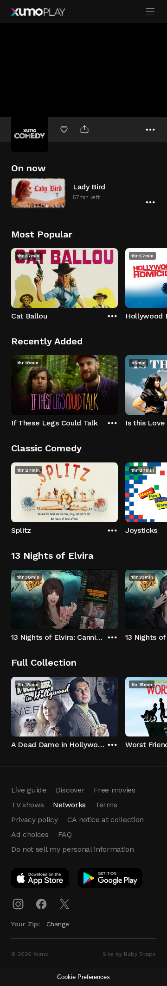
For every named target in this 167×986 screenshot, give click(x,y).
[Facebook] (41, 904)
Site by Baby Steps (129, 954)
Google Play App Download (110, 880)
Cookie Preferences (83, 977)
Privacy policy (34, 819)
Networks (69, 804)
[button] (83, 193)
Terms (106, 804)
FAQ (65, 834)
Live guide (28, 790)
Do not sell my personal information (72, 849)
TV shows (27, 804)
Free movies (114, 790)
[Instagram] (18, 904)
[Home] (38, 12)
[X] (64, 904)
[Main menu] (150, 11)
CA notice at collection (105, 819)
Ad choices (30, 834)
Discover (70, 790)
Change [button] (57, 924)
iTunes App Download (40, 880)
